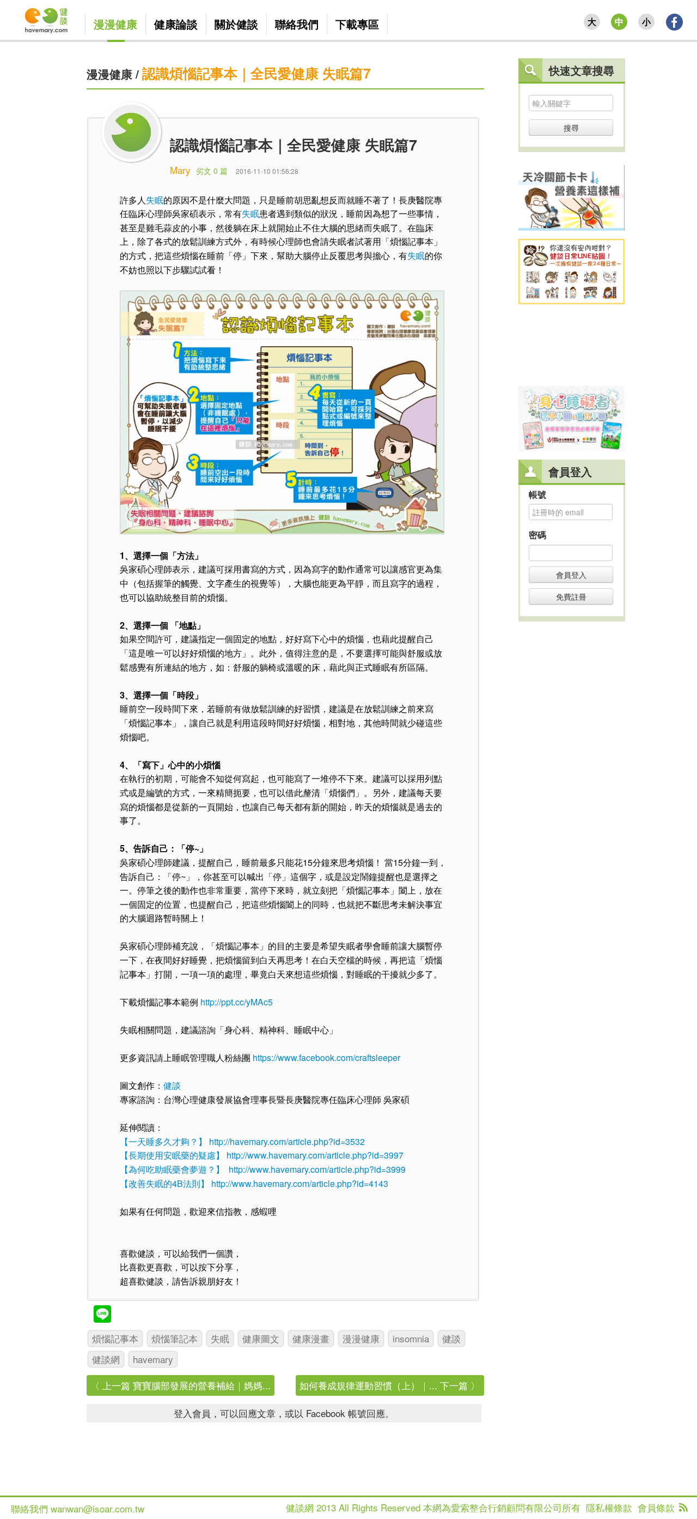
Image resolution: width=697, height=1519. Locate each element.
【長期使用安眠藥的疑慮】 (172, 1155)
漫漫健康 (109, 73)
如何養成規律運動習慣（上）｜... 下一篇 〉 (389, 1385)
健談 (172, 1085)
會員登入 (571, 574)
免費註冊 (571, 596)
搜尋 (571, 127)
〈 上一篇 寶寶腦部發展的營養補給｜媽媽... (180, 1385)
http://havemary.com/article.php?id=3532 (287, 1141)
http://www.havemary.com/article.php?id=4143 (299, 1183)
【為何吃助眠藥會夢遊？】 (172, 1169)
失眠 (154, 200)
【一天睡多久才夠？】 (163, 1141)
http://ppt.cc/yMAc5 (236, 1002)
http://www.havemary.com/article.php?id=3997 (315, 1155)
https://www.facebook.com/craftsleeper (326, 1057)
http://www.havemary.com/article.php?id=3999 (317, 1169)
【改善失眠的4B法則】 (164, 1183)
